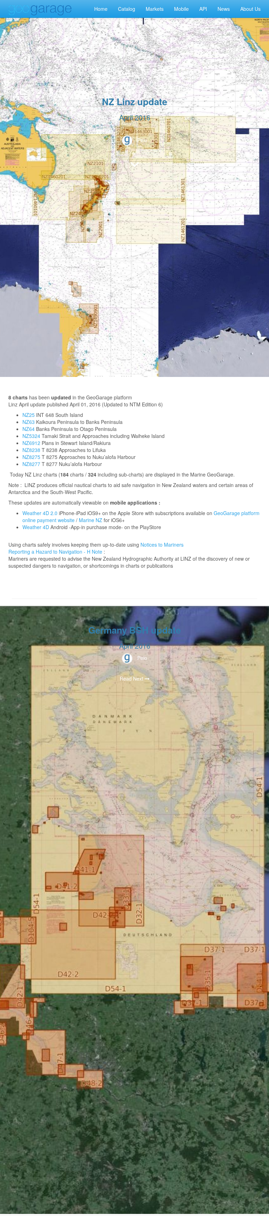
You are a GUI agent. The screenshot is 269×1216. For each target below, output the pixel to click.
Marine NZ (90, 519)
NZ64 (28, 428)
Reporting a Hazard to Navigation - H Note (55, 551)
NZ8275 (31, 456)
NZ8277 (31, 463)
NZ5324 (31, 435)
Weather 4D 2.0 (40, 512)
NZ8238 (31, 449)
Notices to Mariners (162, 544)
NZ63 (28, 421)
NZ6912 (31, 442)
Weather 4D (35, 527)
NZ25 (28, 414)
